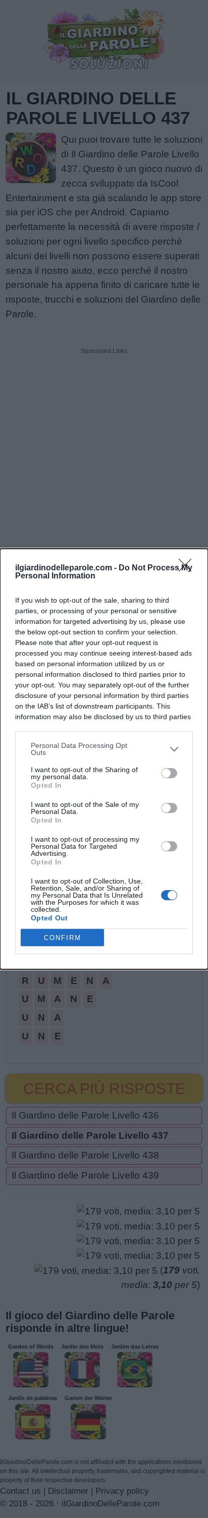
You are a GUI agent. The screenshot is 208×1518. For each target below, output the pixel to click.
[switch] (169, 773)
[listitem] (104, 749)
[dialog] (104, 759)
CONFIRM (62, 938)
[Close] (188, 568)
